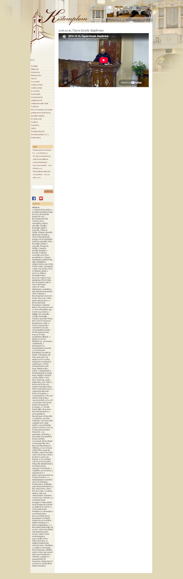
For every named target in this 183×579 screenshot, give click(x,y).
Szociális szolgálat (37, 116)
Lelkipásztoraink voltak (39, 103)
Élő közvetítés (36, 75)
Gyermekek (35, 81)
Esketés (34, 78)
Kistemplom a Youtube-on (41, 198)
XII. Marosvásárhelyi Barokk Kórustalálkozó (42, 157)
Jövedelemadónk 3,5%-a (40, 134)
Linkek (33, 128)
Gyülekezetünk (36, 88)
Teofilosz (34, 122)
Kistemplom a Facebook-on (34, 198)
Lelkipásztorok (36, 100)
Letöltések (35, 106)
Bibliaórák (35, 69)
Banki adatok (36, 137)
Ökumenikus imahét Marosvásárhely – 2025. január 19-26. (42, 174)
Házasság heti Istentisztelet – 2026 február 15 (42, 151)
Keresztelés (35, 91)
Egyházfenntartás (38, 131)
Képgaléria (35, 125)
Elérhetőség (35, 72)
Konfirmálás (35, 94)
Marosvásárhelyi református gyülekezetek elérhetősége (42, 111)
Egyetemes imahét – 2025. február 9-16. (42, 166)
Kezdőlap (34, 66)
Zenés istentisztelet (40, 162)
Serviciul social (36, 119)
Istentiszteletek (37, 97)
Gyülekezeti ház (37, 85)
